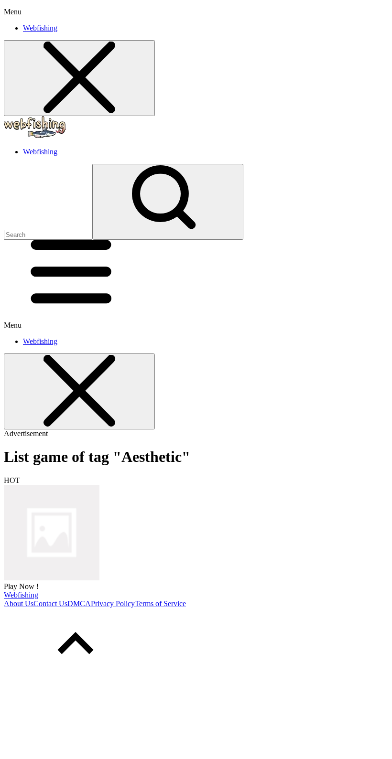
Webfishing (40, 28)
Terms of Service (160, 603)
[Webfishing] (51, 578)
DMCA (79, 603)
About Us (18, 603)
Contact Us (50, 603)
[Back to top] (75, 677)
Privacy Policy (113, 603)
